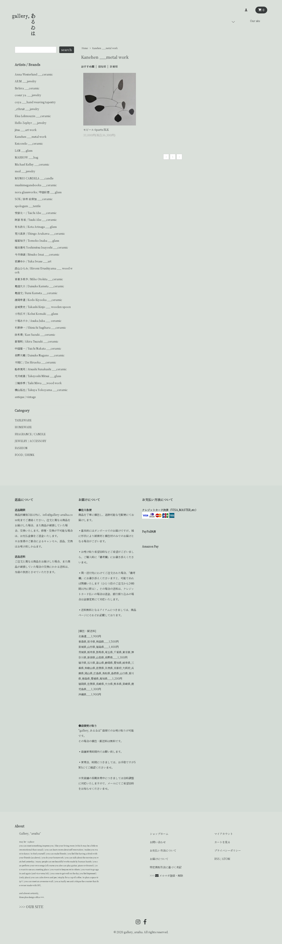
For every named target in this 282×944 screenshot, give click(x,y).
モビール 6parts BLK (96, 129)
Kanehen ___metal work (105, 48)
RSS (217, 859)
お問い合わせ (158, 842)
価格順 (102, 66)
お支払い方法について (163, 850)
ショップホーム (159, 833)
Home (85, 48)
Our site (255, 21)
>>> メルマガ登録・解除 (166, 875)
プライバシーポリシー (227, 850)
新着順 (114, 66)
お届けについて (159, 859)
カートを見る (222, 842)
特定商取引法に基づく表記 (166, 867)
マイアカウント (223, 833)
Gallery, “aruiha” (30, 833)
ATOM (226, 859)
